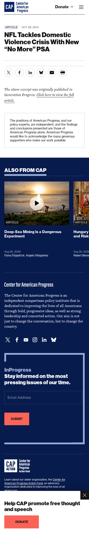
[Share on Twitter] (8, 72)
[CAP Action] (18, 465)
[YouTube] (25, 339)
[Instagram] (35, 339)
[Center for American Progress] (9, 7)
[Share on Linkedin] (30, 72)
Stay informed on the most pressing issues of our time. (37, 376)
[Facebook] (16, 339)
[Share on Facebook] (19, 72)
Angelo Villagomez (37, 255)
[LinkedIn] (44, 339)
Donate (62, 6)
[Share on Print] (62, 72)
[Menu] (81, 7)
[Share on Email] (52, 72)
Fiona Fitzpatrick (14, 255)
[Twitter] (7, 339)
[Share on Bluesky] (41, 72)
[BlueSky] (53, 339)
